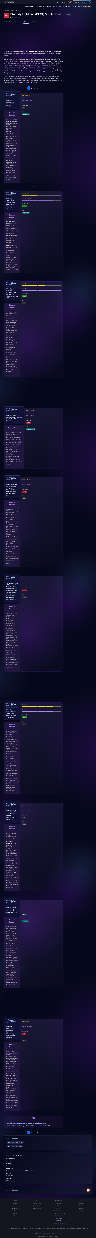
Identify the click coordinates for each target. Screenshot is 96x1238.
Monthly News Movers (59, 1211)
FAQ (15, 1211)
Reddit (81, 1208)
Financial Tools (59, 1220)
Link (7, 1180)
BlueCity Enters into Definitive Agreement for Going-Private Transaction (11, 713)
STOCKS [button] (56, 6)
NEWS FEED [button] (30, 6)
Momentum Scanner (59, 1213)
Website (9, 1178)
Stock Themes (59, 1215)
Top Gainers (59, 1206)
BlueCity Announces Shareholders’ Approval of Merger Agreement (11, 203)
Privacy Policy (37, 1208)
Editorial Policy (15, 1208)
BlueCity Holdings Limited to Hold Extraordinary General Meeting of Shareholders (12, 293)
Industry (9, 1168)
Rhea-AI (6, 61)
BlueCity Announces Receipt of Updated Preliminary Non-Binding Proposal (10, 1032)
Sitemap (15, 1215)
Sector (8, 1173)
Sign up (64, 2)
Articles (59, 1203)
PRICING (87, 6)
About (15, 1203)
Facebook (81, 1206)
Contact (15, 1206)
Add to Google (81, 1211)
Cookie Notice (37, 1206)
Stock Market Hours (59, 1223)
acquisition (25, 114)
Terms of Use (37, 1203)
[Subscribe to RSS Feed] (88, 1190)
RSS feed (80, 1203)
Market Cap (10, 1159)
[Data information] (21, 1156)
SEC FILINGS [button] (44, 6)
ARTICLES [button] (76, 6)
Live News (59, 1218)
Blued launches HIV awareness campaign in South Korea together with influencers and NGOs (11, 489)
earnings (25, 921)
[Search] (90, 2)
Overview (9, 22)
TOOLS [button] (66, 6)
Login (59, 2)
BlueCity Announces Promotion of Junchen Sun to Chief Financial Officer (14, 418)
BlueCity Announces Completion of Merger (11, 103)
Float (8, 1164)
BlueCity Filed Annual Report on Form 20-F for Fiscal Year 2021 (12, 909)
